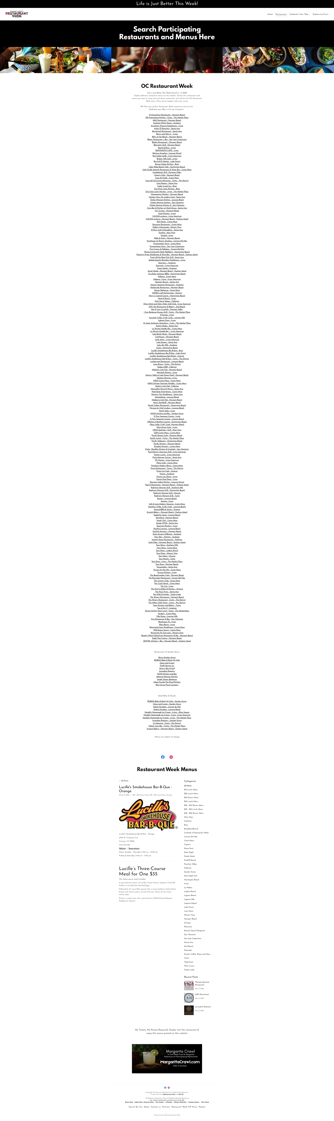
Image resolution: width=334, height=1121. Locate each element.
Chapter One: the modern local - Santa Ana (167, 197)
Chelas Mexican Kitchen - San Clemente (167, 202)
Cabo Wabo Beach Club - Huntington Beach (167, 167)
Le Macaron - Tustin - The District (167, 723)
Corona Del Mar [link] (191, 837)
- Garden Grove (176, 413)
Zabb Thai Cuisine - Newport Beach (167, 638)
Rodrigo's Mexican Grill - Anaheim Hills (167, 488)
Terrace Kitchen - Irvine (167, 572)
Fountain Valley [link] (190, 864)
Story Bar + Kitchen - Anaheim (167, 537)
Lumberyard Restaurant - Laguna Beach (167, 361)
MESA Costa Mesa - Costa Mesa (167, 381)
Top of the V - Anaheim (167, 608)
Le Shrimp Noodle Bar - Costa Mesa (167, 329)
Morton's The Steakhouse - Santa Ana (167, 394)
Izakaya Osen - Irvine (167, 320)
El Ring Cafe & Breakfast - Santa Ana (167, 230)
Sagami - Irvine (167, 501)
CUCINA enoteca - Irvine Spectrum (167, 216)
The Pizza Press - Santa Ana (167, 592)
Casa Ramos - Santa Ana (167, 183)
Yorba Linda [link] (189, 970)
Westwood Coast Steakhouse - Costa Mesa (167, 627)
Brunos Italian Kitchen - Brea (167, 164)
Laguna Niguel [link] (190, 903)
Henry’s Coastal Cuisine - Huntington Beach (167, 296)
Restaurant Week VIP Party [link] (184, 1107)
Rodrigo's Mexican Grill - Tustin (167, 496)
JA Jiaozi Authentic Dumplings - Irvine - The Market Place (167, 323)
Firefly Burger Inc (167, 666)
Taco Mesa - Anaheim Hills (167, 545)
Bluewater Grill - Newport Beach (167, 145)
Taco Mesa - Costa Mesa (167, 548)
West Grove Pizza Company (167, 685)
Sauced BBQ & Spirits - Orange (167, 509)
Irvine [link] (186, 884)
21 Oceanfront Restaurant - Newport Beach (167, 115)
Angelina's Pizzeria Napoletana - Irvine (167, 126)
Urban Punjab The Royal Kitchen (166, 682)
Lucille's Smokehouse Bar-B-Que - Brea (167, 350)
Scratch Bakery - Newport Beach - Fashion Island (167, 512)
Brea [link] (186, 825)
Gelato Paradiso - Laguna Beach (167, 709)
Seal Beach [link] (188, 946)
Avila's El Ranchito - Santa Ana (167, 128)
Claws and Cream (167, 663)
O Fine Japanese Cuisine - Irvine (167, 416)
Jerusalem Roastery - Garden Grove (167, 720)
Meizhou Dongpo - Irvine (167, 378)
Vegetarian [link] (188, 962)
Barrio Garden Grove (167, 657)
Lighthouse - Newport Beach (167, 337)
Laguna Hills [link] (189, 899)
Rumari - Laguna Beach (167, 498)
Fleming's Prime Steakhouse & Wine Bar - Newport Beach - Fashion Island (167, 255)
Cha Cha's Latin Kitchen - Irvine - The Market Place (167, 192)
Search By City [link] (135, 1107)
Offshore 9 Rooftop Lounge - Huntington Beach (167, 422)
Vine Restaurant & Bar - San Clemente (167, 619)
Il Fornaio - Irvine (167, 315)
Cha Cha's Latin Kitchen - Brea (167, 189)
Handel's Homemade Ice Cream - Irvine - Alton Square (167, 712)
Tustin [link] (186, 958)
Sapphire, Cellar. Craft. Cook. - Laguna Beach (167, 507)
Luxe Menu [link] (188, 911)
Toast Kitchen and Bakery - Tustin (167, 605)
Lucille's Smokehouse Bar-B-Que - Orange (167, 356)
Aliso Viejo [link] (188, 817)
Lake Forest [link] (189, 907)
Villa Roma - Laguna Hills (167, 616)
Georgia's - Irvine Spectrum (167, 265)
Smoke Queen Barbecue (167, 679)
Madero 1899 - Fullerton (167, 367)
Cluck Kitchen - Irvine (167, 213)
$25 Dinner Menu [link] (191, 797)
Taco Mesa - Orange (166, 556)
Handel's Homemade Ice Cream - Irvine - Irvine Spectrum (167, 715)
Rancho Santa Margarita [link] (194, 931)
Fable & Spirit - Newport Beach (167, 238)
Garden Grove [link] (190, 872)
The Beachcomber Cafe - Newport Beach (167, 575)
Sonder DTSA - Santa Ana (167, 523)
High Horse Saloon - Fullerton (167, 301)
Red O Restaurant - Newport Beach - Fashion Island (167, 485)
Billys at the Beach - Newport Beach (167, 137)
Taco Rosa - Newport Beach (167, 564)
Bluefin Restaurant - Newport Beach (167, 142)
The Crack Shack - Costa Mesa (167, 583)
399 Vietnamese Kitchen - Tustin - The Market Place (167, 117)
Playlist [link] (202, 1107)
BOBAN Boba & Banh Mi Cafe (167, 660)
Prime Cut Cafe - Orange (167, 471)
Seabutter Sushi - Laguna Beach (167, 515)
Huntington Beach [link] (191, 880)
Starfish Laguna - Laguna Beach (166, 529)
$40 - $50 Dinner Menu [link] (194, 813)
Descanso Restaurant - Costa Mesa (167, 224)
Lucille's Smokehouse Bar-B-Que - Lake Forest (167, 353)
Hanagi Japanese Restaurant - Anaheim (167, 285)
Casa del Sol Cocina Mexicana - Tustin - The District (166, 181)
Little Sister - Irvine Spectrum (167, 340)
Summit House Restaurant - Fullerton (167, 540)
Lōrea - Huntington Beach (167, 348)
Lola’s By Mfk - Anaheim (167, 345)
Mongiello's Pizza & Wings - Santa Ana (167, 389)
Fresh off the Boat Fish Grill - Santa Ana (167, 257)
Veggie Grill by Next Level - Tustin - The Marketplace (167, 611)
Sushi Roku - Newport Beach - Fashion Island (167, 542)
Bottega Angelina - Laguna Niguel (167, 153)
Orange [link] (187, 923)
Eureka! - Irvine (167, 235)
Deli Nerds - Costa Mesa (167, 222)
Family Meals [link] (189, 856)
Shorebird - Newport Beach (167, 518)
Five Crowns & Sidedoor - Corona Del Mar (167, 249)
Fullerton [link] (187, 868)
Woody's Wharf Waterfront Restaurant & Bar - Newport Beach (167, 635)
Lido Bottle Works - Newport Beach (167, 334)
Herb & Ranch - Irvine (167, 298)
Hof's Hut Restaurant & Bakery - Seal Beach (167, 307)
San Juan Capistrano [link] (192, 938)
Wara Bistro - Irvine (167, 625)
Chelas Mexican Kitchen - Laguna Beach (167, 200)
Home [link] (270, 14)
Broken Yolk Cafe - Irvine (167, 159)
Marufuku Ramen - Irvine (167, 372)
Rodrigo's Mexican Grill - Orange (167, 493)
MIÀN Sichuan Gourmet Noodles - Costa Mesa (167, 383)
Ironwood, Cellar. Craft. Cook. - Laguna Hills (167, 318)
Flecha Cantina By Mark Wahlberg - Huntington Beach (167, 252)
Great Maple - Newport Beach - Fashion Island (167, 271)
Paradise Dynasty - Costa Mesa (167, 446)
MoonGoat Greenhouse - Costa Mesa (167, 392)
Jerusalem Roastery (167, 671)
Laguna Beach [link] (190, 895)
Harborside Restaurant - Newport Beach (167, 287)
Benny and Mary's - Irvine (167, 134)
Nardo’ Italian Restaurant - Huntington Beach (167, 405)
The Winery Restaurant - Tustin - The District (167, 600)
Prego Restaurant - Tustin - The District (167, 468)
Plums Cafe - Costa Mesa (166, 463)
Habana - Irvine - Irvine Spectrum (167, 279)
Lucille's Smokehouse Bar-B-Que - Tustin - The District (167, 359)
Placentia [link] (188, 927)
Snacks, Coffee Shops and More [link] (197, 954)
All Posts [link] (188, 786)
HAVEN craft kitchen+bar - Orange (167, 293)
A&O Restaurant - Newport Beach (167, 120)
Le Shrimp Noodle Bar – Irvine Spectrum (167, 331)
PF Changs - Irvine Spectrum (167, 460)
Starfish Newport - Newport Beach (167, 531)
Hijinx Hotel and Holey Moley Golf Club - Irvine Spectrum (167, 304)
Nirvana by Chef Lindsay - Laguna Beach (167, 408)
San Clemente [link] (190, 935)
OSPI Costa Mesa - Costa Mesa (167, 433)
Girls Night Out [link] (190, 876)
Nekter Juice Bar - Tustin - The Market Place (167, 726)
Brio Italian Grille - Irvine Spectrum (167, 156)
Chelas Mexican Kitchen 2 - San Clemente (167, 205)
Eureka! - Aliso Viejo (167, 233)
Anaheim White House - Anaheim (167, 123)
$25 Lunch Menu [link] (191, 801)
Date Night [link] (189, 852)
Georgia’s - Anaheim (167, 263)
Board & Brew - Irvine (167, 148)
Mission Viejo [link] (189, 915)
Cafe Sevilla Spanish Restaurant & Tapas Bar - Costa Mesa (166, 170)
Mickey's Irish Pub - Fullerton (167, 386)
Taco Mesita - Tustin (167, 559)
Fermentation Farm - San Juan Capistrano (167, 246)
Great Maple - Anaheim (167, 268)
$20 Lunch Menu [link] (191, 794)
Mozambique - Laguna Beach (167, 397)
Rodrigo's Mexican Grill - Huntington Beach (167, 490)
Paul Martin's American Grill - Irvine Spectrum (167, 452)
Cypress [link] (187, 844)
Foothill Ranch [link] (190, 860)
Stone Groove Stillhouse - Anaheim (167, 534)
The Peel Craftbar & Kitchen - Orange (167, 589)
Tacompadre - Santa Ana (167, 567)
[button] (300, 14)
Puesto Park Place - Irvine (167, 479)
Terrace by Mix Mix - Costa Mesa (167, 570)
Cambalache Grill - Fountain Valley (167, 172)
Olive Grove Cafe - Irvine (167, 427)
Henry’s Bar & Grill (167, 668)
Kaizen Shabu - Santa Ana (167, 326)
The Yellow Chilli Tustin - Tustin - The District (166, 603)
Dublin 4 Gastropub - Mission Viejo (167, 227)
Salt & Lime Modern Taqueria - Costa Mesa (167, 504)
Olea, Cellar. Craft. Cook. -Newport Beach (167, 424)
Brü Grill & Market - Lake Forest (167, 161)
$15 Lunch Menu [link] (191, 790)
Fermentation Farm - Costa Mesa (167, 244)
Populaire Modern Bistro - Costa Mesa (167, 466)
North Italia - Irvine (167, 411)
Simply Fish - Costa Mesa (167, 520)
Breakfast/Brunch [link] (191, 829)
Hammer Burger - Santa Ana (167, 282)
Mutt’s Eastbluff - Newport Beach (167, 403)
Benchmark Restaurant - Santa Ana (167, 131)
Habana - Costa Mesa (167, 276)
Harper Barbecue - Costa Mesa (167, 290)
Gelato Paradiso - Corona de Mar (167, 707)
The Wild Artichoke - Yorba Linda (167, 594)
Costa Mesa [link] (189, 841)
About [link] (146, 1107)
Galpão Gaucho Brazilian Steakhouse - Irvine (167, 260)
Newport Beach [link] (190, 919)
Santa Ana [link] (188, 942)
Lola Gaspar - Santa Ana (167, 342)
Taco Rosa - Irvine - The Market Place (167, 561)
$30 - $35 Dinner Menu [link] (193, 805)
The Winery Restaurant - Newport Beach (167, 597)
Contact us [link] (156, 1107)
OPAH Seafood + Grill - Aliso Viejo (167, 430)
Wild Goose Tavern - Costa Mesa (166, 630)
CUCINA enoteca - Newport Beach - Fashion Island (167, 219)
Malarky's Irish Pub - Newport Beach (167, 370)
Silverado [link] (188, 950)
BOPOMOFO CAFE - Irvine (167, 150)
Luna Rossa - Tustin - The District (167, 364)
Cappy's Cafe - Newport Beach (167, 175)
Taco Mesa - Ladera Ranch (167, 550)
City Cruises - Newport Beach (167, 211)
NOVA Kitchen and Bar (160, 413)
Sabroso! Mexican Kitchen (167, 677)
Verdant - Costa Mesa (167, 614)
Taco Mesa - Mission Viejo (167, 553)
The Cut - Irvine (167, 586)
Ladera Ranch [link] (190, 891)
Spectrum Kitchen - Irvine (167, 526)
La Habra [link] (188, 888)
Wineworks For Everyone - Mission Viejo (167, 633)
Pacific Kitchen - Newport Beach (167, 444)
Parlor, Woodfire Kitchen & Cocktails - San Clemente (167, 449)
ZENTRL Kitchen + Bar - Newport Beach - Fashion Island (167, 641)
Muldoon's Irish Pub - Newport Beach (167, 400)
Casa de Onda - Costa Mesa (167, 178)
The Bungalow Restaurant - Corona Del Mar (167, 578)
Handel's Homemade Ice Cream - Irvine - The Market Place (167, 718)
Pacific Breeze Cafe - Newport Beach (167, 435)
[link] (16, 14)
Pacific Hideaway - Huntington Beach (167, 441)
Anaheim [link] (187, 821)
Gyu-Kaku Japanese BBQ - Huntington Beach (167, 274)
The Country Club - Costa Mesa (167, 581)
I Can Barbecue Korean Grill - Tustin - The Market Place (167, 312)
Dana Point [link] (189, 848)
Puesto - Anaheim (167, 474)
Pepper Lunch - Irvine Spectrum (167, 455)
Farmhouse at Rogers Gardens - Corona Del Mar (167, 241)
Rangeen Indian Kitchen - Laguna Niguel (167, 482)
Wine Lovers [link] (189, 966)
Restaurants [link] (281, 14)
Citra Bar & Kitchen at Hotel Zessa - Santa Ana (167, 208)
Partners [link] (166, 1107)
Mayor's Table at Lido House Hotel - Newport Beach (167, 375)
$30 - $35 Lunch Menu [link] (193, 809)
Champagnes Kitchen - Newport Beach (167, 194)
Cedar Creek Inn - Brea (167, 186)
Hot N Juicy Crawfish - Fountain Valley (167, 309)
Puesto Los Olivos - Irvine (167, 477)
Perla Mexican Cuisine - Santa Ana (167, 457)
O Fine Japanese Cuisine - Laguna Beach (167, 419)
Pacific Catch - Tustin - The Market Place (167, 438)
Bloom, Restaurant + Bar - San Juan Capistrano (166, 139)
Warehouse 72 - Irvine (167, 622)
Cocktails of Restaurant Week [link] (196, 833)
